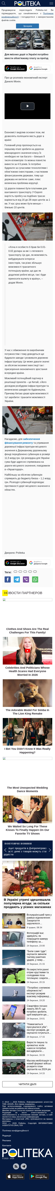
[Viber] (26, 579)
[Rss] (16, 1166)
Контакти (6, 1145)
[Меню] (51, 3)
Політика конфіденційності (15, 1130)
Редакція (6, 1135)
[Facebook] (8, 579)
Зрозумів (27, 26)
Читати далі (27, 1084)
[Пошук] (4, 3)
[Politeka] (27, 3)
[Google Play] (39, 1176)
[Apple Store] (15, 1176)
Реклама (6, 1140)
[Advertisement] (27, 313)
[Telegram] (17, 579)
